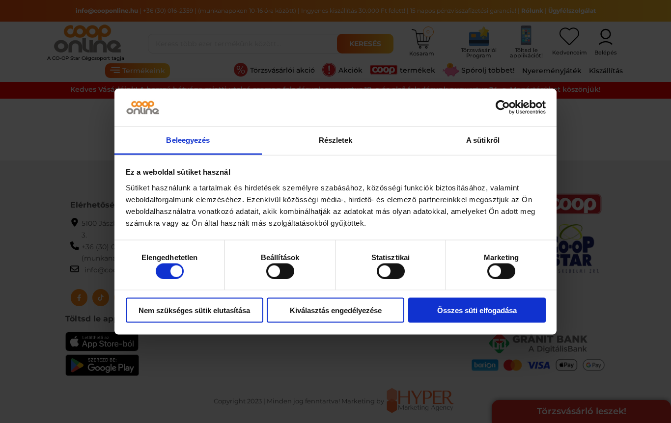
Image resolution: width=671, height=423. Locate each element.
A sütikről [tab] (483, 139)
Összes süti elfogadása (477, 310)
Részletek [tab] (336, 139)
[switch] (280, 271)
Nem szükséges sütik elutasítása (194, 310)
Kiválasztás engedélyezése (336, 310)
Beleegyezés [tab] (188, 139)
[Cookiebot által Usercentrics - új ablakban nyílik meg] (503, 107)
